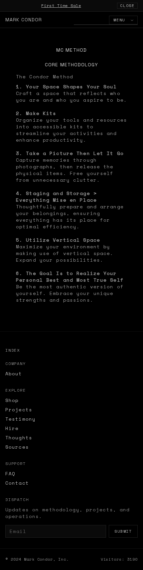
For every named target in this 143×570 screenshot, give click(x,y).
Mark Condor (23, 20)
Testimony (20, 418)
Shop (12, 400)
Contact (17, 482)
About (13, 373)
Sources (17, 446)
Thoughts (18, 437)
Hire (12, 428)
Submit (123, 531)
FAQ (10, 473)
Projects (18, 409)
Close (127, 5)
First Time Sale (61, 5)
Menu (120, 20)
